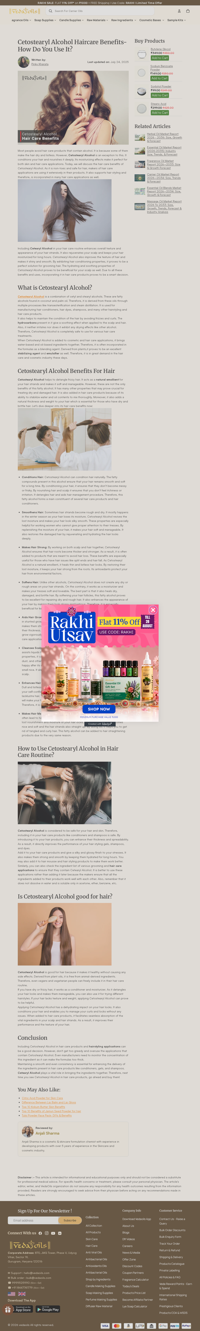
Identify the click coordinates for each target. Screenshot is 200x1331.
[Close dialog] (153, 610)
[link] (100, 663)
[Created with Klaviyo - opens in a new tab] (100, 724)
